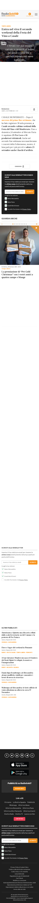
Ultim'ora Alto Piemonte (13, 811)
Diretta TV (19, 814)
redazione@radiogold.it (26, 898)
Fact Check (19, 878)
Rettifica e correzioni (19, 880)
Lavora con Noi (29, 814)
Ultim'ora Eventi (29, 811)
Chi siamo (7, 802)
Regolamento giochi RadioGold (19, 876)
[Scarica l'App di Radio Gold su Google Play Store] (19, 773)
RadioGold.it (25, 895)
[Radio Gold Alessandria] (10, 14)
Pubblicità (31, 802)
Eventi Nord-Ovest (13, 206)
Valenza (16, 667)
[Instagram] (22, 755)
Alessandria (12, 642)
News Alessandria (13, 199)
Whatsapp (13, 805)
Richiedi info (19, 788)
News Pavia (11, 202)
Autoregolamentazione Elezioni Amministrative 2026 (19, 883)
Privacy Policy (26, 209)
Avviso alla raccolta (19, 889)
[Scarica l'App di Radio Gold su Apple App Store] (19, 765)
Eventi (4, 652)
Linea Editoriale (19, 874)
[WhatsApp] (32, 755)
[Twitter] (12, 755)
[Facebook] (7, 755)
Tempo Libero (6, 26)
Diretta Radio (9, 814)
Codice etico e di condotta (19, 872)
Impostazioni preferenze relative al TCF (19, 885)
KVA (25, 900)
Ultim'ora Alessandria (13, 808)
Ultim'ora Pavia (28, 808)
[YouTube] (17, 755)
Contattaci (19, 819)
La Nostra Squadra (19, 802)
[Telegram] (27, 755)
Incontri (10, 667)
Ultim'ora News (24, 805)
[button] (37, 224)
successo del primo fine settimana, (17, 120)
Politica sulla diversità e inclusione (19, 869)
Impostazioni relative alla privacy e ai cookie (19, 887)
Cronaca (4, 642)
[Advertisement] (19, 83)
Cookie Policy (24, 867)
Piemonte (29, 652)
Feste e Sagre (11, 652)
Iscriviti (30, 192)
